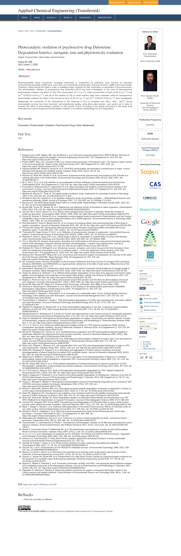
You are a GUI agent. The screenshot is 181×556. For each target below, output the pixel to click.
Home (24, 17)
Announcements (117, 2)
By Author (147, 344)
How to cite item (151, 306)
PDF (20, 138)
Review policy (150, 310)
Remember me (148, 285)
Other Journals (149, 348)
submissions (85, 17)
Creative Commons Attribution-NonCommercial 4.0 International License (80, 511)
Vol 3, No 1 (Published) (35, 31)
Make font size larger (150, 357)
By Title (146, 346)
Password (143, 279)
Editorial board (104, 17)
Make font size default (146, 357)
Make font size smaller (141, 357)
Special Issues (134, 2)
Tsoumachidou (54, 31)
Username (143, 274)
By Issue (146, 341)
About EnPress (150, 2)
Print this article (151, 298)
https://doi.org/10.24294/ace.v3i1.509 (40, 484)
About (37, 17)
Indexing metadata (152, 302)
